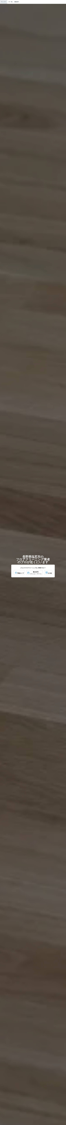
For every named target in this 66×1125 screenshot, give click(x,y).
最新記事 (16, 1)
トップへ (4, 1)
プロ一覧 (10, 1)
